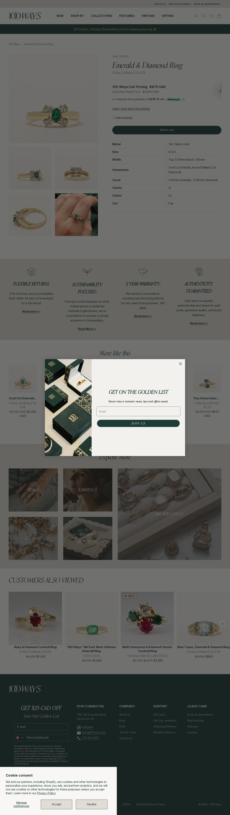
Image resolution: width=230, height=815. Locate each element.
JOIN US (138, 423)
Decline (91, 804)
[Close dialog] (180, 364)
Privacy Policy (46, 793)
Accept (56, 804)
